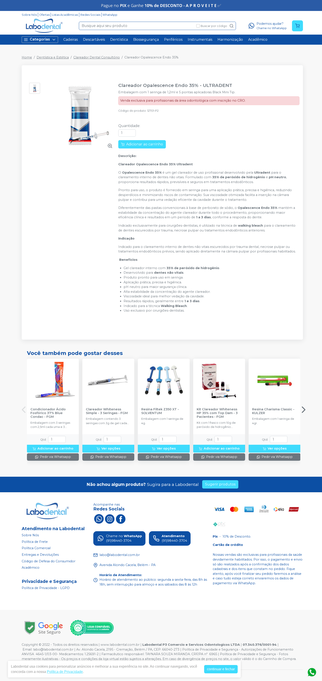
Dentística (119, 39)
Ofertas (44, 14)
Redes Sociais (90, 14)
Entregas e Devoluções (40, 555)
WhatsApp (110, 14)
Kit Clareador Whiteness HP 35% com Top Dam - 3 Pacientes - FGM (217, 413)
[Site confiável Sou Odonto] (92, 627)
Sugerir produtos (220, 484)
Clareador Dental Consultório (96, 57)
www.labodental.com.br (120, 645)
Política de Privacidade (65, 672)
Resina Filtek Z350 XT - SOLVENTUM (160, 411)
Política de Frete (35, 542)
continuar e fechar (221, 669)
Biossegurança (146, 39)
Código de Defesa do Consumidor (48, 561)
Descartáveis (94, 39)
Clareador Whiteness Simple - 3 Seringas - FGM (107, 411)
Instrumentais (200, 39)
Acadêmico (257, 39)
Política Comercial (36, 548)
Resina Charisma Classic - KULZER (273, 411)
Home (27, 57)
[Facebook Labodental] (120, 518)
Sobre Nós (29, 14)
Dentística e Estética (53, 57)
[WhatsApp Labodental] (98, 518)
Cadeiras (70, 39)
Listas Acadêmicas (65, 14)
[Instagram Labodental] (109, 518)
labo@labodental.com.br (53, 649)
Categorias (40, 39)
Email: (28, 649)
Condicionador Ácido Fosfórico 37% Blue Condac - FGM (48, 413)
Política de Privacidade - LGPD (46, 588)
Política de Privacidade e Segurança (210, 649)
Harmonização (230, 39)
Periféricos (173, 39)
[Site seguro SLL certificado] (43, 627)
